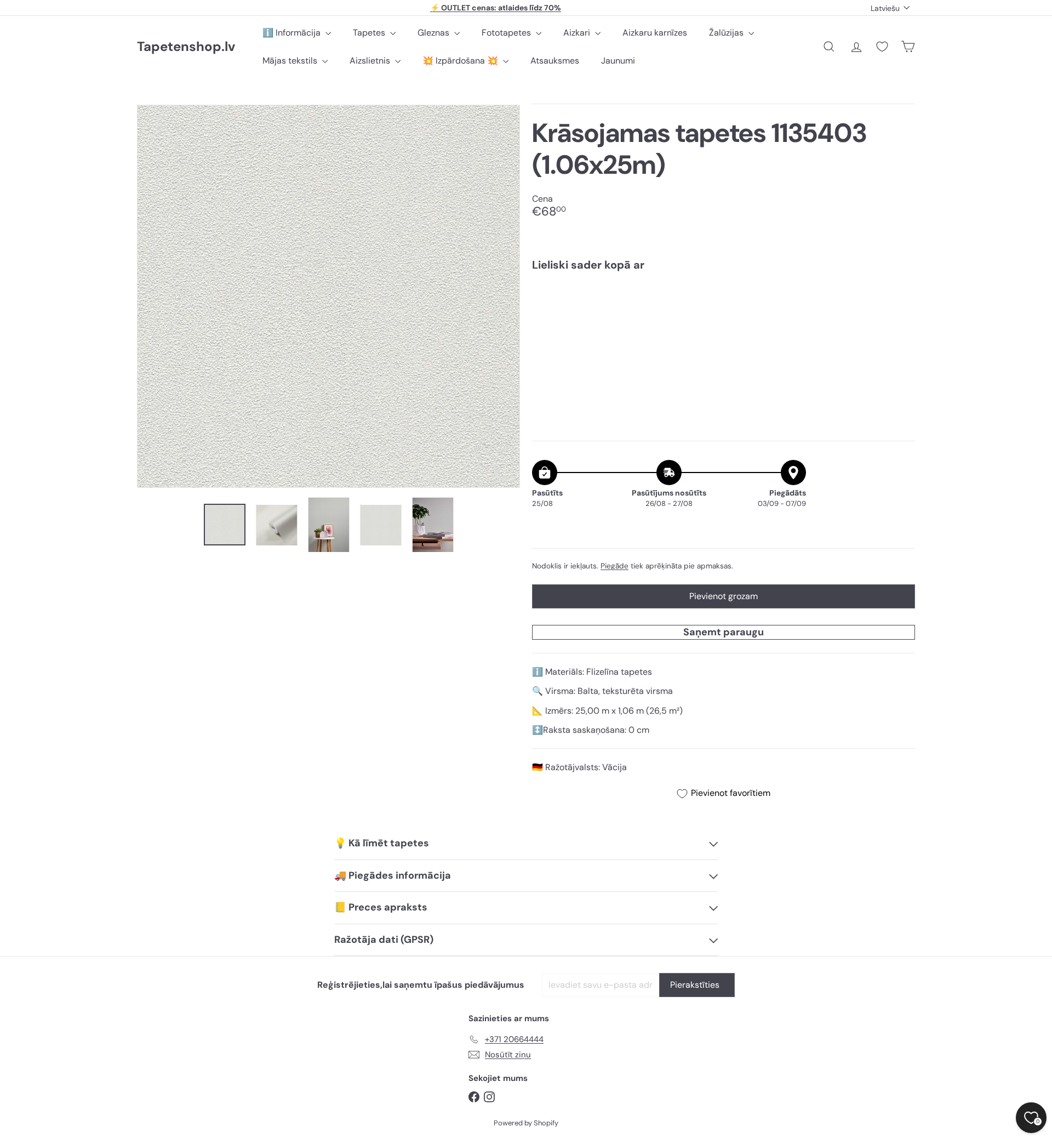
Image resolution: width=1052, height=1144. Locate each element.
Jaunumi (618, 60)
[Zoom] (328, 296)
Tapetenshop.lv (186, 47)
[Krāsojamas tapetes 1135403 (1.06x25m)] (723, 317)
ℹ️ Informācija (292, 32)
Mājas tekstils (290, 60)
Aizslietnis (371, 60)
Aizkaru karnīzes (654, 32)
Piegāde (614, 566)
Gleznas (434, 32)
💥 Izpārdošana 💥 (461, 60)
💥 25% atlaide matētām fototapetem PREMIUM (496, 10)
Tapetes (370, 32)
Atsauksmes (554, 60)
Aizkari (577, 32)
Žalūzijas (727, 32)
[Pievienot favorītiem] (900, 302)
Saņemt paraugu (723, 632)
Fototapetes (507, 32)
